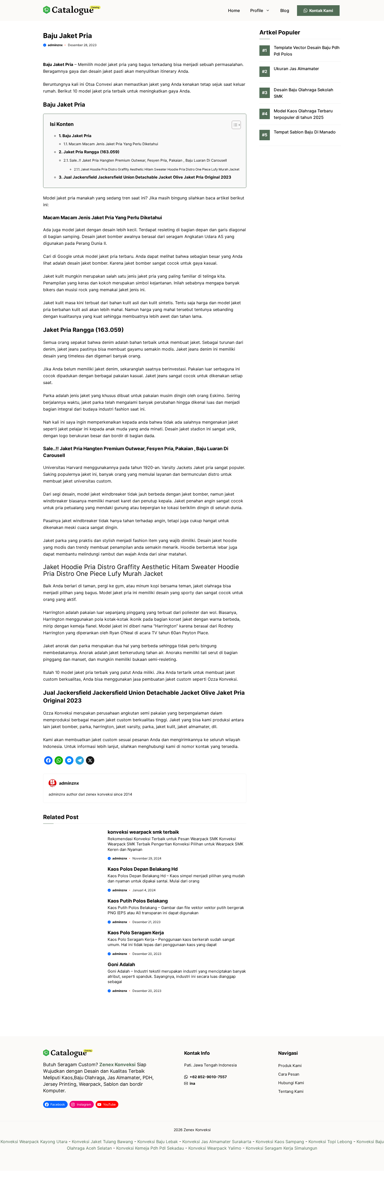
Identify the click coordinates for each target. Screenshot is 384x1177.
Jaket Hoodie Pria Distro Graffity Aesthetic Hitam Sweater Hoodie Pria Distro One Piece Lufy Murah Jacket (160, 169)
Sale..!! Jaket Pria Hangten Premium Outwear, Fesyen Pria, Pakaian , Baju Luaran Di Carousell (148, 160)
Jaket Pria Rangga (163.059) (91, 151)
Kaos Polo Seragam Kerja (136, 932)
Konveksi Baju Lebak (157, 1141)
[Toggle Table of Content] (234, 124)
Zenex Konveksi (117, 1064)
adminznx (55, 45)
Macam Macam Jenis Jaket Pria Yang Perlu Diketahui (113, 144)
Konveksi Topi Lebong (330, 1141)
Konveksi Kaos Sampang (280, 1141)
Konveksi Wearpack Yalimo (214, 1148)
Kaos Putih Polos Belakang (138, 901)
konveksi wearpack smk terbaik (143, 832)
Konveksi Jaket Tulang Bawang (102, 1141)
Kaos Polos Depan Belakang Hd (143, 869)
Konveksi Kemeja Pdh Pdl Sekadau (150, 1148)
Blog (284, 10)
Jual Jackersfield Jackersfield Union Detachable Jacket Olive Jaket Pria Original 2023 (147, 177)
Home (234, 10)
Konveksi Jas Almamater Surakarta (216, 1141)
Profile (256, 10)
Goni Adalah (121, 964)
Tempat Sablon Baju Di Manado (305, 132)
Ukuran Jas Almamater (296, 68)
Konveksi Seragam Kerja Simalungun (281, 1148)
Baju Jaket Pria (76, 135)
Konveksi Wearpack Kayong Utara (34, 1141)
